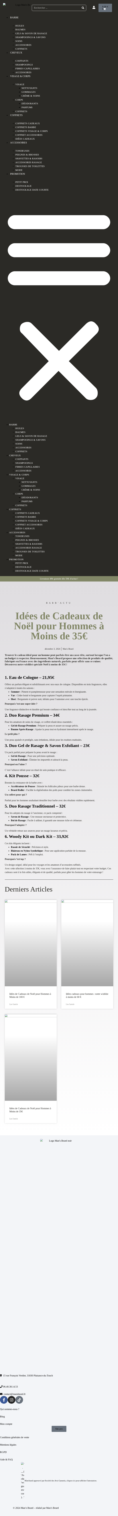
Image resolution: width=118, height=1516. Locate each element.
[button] (59, 305)
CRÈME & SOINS (31, 96)
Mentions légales (8, 1444)
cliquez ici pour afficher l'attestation (81, 1481)
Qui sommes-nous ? (9, 1409)
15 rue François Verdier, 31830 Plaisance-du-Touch (27, 1375)
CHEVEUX (16, 52)
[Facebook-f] (4, 1400)
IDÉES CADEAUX (25, 139)
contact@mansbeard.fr (14, 1394)
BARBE (14, 17)
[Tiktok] (19, 1400)
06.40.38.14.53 (10, 1386)
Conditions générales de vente (14, 1437)
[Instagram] (11, 1400)
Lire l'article (13, 1004)
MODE (18, 170)
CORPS (19, 100)
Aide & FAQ (6, 1459)
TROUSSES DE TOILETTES (30, 166)
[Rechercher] (83, 8)
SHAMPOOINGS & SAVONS (30, 37)
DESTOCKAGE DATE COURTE (32, 190)
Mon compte (6, 1424)
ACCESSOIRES (23, 72)
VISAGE (19, 84)
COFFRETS (21, 49)
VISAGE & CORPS (20, 76)
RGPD (3, 1452)
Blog (2, 1416)
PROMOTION (17, 174)
